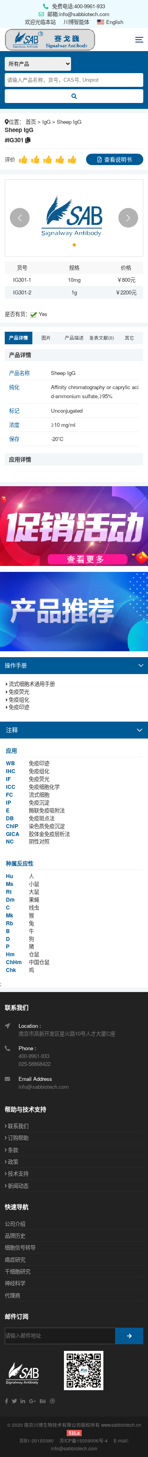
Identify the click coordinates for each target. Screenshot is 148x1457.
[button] (20, 218)
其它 (129, 337)
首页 (31, 121)
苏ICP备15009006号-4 (84, 1440)
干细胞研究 (17, 1271)
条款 (13, 1150)
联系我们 (18, 1126)
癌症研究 (15, 1259)
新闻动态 (18, 1185)
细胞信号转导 (20, 1247)
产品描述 (74, 337)
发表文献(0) (101, 337)
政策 (13, 1161)
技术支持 (18, 1173)
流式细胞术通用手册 (32, 683)
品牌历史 (15, 1235)
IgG (46, 121)
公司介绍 (15, 1223)
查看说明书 (118, 159)
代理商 (12, 1295)
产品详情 (18, 337)
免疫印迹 (19, 707)
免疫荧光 (19, 691)
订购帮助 (18, 1137)
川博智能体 (76, 22)
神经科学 (15, 1283)
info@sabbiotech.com (74, 1448)
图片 (46, 337)
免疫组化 (19, 699)
